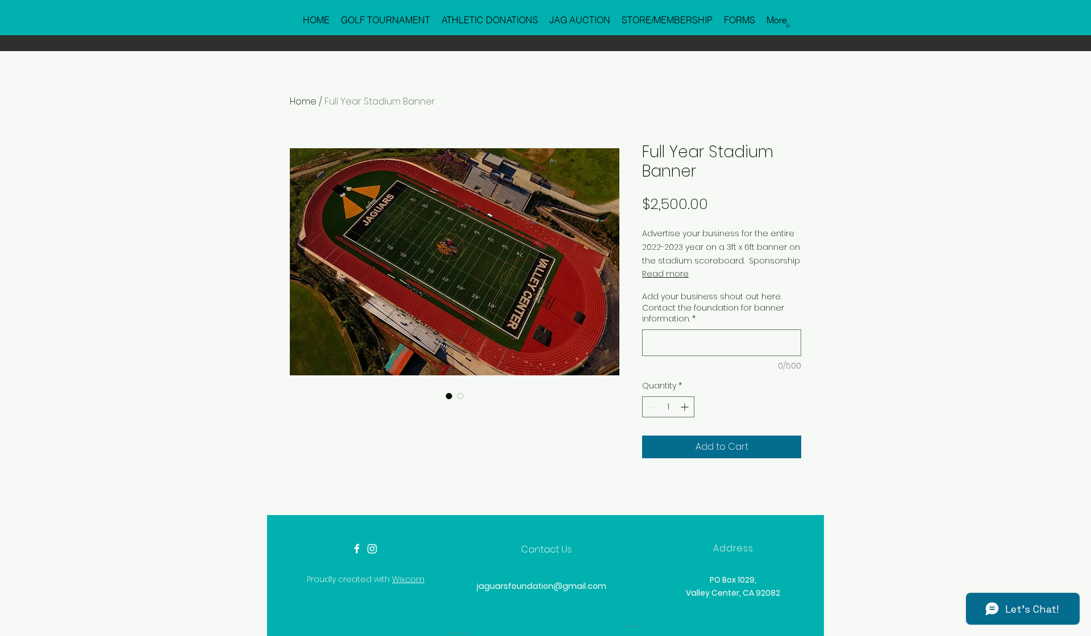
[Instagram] (372, 548)
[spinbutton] (668, 407)
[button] (788, 25)
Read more (665, 273)
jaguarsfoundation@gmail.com (541, 586)
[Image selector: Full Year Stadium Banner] (449, 395)
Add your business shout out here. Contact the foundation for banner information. (713, 307)
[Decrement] (651, 407)
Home (303, 101)
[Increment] (685, 407)
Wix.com (408, 579)
